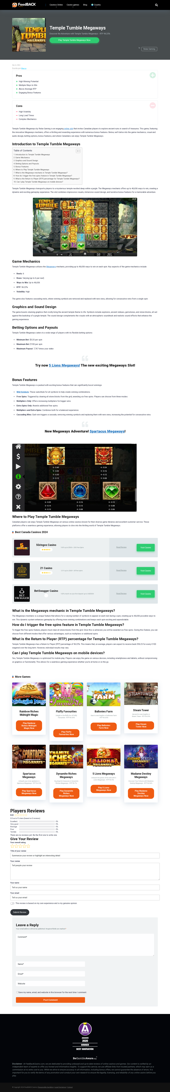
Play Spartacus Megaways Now (29, 792)
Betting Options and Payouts (27, 164)
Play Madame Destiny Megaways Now (141, 793)
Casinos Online (56, 5)
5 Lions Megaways (104, 773)
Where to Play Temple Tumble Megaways (32, 170)
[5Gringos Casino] (22, 555)
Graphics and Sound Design (26, 160)
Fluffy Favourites (66, 711)
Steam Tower (141, 710)
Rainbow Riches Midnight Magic (29, 713)
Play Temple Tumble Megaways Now (74, 40)
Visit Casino (146, 547)
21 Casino (46, 568)
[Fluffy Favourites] (66, 705)
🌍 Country (96, 5)
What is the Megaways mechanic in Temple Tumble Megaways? (41, 173)
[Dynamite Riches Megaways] (66, 768)
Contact (70, 1087)
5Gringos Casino (46, 545)
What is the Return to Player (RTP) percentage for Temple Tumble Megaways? (47, 179)
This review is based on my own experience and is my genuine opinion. (46, 903)
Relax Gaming (149, 49)
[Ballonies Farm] (103, 705)
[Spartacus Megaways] (29, 768)
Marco (23, 68)
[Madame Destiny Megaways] (141, 768)
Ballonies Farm (104, 711)
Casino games (73, 5)
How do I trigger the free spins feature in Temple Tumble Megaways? (43, 176)
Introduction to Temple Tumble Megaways (32, 154)
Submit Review (19, 912)
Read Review (121, 547)
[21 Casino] (22, 578)
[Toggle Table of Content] (77, 151)
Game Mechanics (22, 157)
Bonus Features (22, 167)
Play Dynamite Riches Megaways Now (66, 793)
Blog (85, 5)
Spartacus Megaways (107, 431)
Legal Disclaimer (60, 1087)
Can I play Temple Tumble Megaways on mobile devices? (40, 182)
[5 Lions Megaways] (103, 768)
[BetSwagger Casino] (22, 601)
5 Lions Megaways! (64, 365)
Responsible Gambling (45, 1087)
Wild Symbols (23, 392)
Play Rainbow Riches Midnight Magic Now (29, 725)
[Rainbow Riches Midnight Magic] (29, 705)
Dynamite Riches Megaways (66, 775)
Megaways (51, 266)
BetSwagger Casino (46, 590)
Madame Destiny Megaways (141, 775)
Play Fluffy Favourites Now (66, 733)
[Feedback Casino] (24, 4)
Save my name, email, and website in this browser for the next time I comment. (52, 992)
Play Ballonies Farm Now (103, 726)
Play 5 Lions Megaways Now (103, 788)
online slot (68, 128)
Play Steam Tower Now (141, 725)
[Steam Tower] (141, 704)
